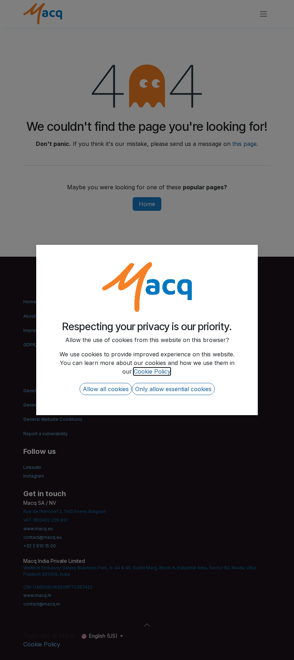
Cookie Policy (152, 371)
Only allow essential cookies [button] (173, 389)
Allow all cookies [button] (106, 389)
